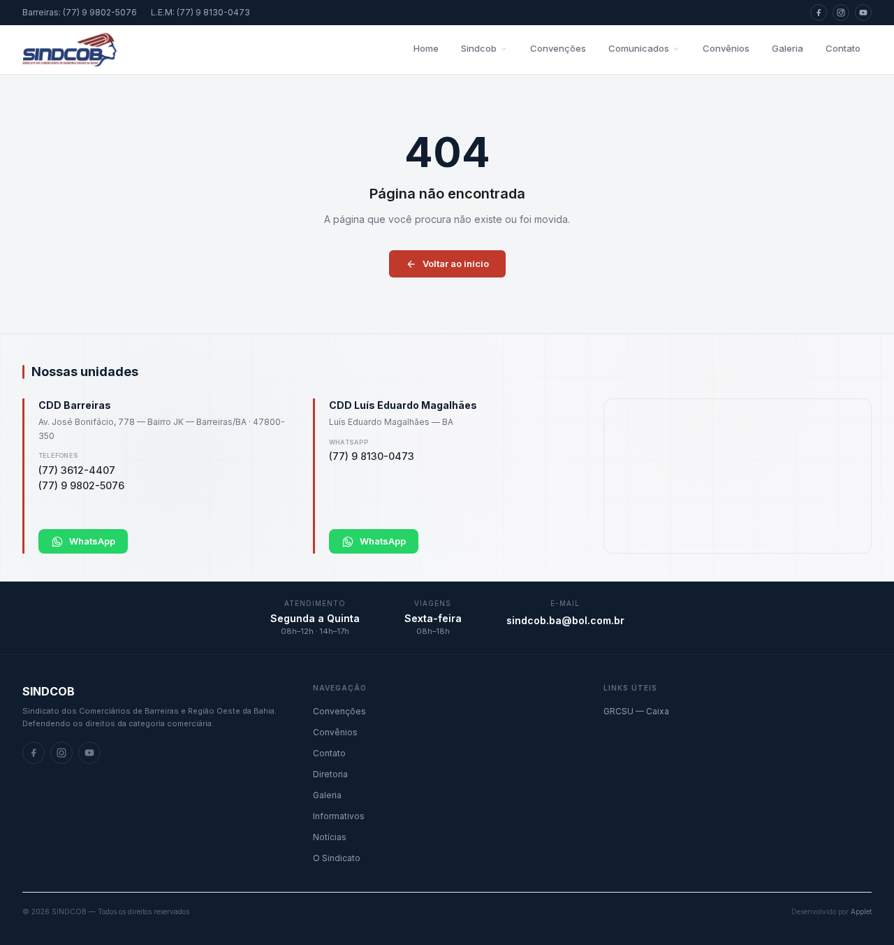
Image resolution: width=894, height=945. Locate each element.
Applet (861, 911)
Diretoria (330, 774)
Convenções (558, 48)
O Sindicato (336, 858)
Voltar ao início (456, 263)
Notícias (329, 837)
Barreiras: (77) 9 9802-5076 (79, 12)
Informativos (339, 816)
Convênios (726, 48)
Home (426, 48)
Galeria (787, 48)
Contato (843, 48)
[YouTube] (863, 12)
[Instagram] (841, 12)
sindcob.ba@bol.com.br (565, 620)
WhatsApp (92, 541)
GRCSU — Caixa (636, 711)
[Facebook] (818, 12)
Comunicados (638, 48)
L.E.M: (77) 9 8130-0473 (200, 12)
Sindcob (479, 48)
